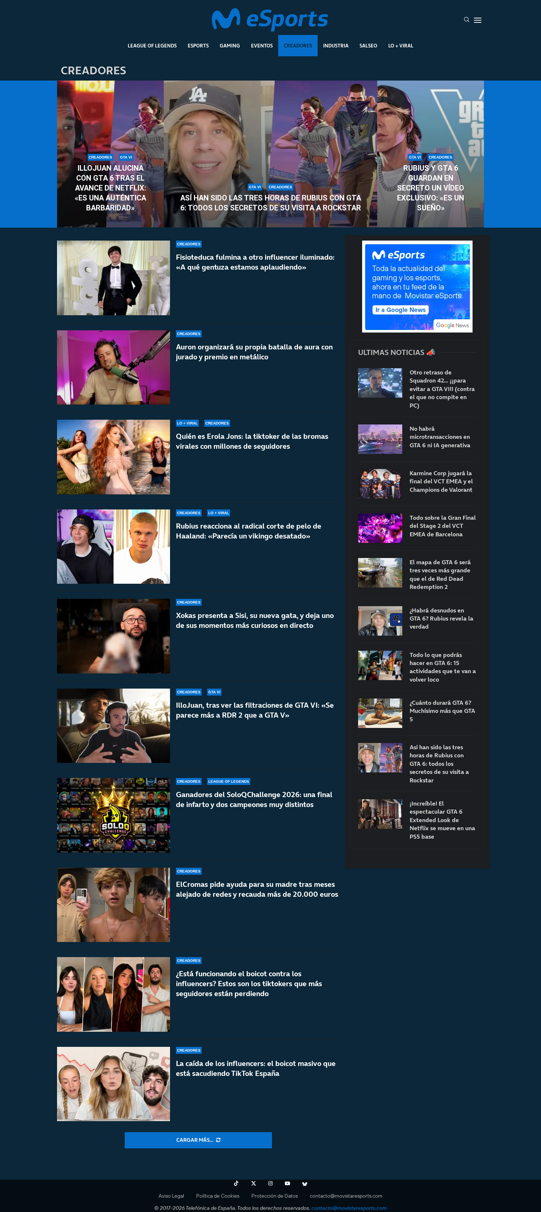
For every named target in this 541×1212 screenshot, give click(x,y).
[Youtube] (287, 1183)
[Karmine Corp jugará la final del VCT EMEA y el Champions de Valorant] (380, 483)
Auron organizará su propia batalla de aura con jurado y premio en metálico (254, 352)
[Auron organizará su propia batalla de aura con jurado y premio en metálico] (113, 367)
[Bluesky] (304, 1183)
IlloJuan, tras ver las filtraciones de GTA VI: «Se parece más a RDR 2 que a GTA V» (255, 710)
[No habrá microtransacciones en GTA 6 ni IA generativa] (380, 439)
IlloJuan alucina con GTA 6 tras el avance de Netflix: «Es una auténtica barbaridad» (110, 188)
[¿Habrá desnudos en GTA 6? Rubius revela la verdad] (380, 621)
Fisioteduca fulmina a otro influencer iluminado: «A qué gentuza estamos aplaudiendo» (255, 262)
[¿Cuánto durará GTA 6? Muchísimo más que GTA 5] (380, 713)
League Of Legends (152, 45)
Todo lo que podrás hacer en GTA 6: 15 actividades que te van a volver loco (443, 667)
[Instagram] (270, 1183)
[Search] (466, 20)
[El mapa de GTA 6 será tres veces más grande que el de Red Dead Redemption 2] (380, 572)
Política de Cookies (217, 1196)
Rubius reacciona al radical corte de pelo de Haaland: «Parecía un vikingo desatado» (248, 531)
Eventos (262, 45)
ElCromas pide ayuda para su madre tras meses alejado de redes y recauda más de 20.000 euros (257, 889)
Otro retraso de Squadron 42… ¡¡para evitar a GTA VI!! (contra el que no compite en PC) (442, 388)
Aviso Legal (171, 1196)
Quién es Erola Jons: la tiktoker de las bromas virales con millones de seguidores (252, 441)
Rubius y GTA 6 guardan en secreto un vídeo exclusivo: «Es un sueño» (430, 188)
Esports (198, 45)
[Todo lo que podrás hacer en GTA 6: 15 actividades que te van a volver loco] (380, 665)
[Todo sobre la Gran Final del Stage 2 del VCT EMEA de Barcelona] (380, 528)
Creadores (298, 45)
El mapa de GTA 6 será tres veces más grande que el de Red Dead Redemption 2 (440, 574)
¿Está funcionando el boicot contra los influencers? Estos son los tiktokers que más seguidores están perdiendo (249, 983)
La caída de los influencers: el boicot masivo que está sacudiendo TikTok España (256, 1068)
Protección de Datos (274, 1196)
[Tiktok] (236, 1183)
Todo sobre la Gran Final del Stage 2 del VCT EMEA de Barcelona (443, 525)
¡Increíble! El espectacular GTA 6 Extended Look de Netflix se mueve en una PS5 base (442, 819)
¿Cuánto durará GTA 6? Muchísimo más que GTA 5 (442, 711)
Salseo (368, 45)
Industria (336, 45)
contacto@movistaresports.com (346, 1196)
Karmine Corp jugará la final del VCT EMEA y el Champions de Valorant (441, 481)
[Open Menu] (477, 20)
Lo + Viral (400, 45)
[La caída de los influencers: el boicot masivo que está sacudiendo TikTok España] (113, 1084)
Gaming (230, 45)
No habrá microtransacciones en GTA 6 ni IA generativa (440, 436)
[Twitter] (253, 1183)
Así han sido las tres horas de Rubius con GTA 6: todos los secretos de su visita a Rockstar (270, 202)
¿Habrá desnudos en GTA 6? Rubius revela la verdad (441, 618)
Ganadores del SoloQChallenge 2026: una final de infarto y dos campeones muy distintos (254, 799)
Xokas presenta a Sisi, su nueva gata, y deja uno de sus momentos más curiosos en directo (255, 620)
